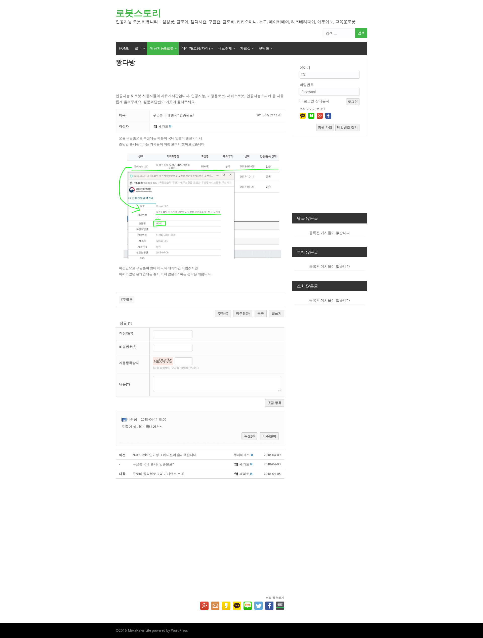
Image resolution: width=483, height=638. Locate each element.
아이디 (305, 68)
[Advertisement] (200, 80)
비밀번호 (307, 85)
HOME (124, 48)
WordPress (179, 630)
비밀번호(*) (127, 347)
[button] (156, 126)
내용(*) (124, 384)
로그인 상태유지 (316, 101)
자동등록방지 (129, 363)
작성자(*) (126, 333)
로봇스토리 (138, 13)
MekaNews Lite (139, 630)
